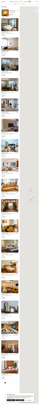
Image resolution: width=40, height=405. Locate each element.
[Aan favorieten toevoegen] (17, 10)
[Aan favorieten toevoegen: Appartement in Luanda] (17, 19)
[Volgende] (16, 382)
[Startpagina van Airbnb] (3, 1)
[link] (3, 382)
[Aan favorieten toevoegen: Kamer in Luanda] (17, 79)
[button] (3, 35)
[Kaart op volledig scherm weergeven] (37, 7)
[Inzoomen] (37, 10)
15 (14, 382)
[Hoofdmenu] (38, 1)
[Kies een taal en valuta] (36, 1)
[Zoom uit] (37, 11)
